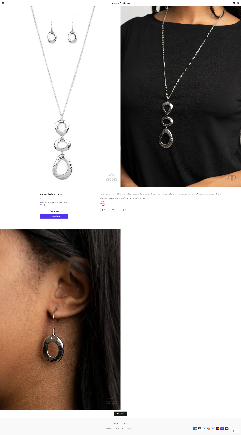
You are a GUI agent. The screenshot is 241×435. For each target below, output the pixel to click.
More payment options (54, 221)
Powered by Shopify (128, 429)
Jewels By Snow (120, 3)
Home (125, 423)
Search (116, 423)
